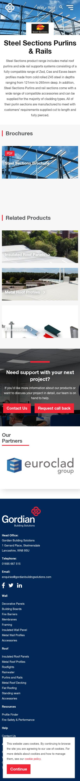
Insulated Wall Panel (14, 630)
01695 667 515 (11, 563)
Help (5, 728)
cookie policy (33, 758)
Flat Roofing (9, 688)
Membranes (9, 619)
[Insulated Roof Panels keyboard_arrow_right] (40, 246)
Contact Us (17, 408)
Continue (18, 769)
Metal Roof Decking (14, 682)
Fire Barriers (9, 614)
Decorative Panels (13, 603)
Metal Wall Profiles (13, 635)
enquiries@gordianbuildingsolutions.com (26, 577)
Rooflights (8, 667)
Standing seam (11, 693)
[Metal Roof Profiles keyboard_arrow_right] (40, 284)
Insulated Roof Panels (15, 656)
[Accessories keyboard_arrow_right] (40, 321)
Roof (51, 8)
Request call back (54, 408)
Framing (7, 624)
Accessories (9, 640)
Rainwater (8, 672)
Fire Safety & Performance (18, 719)
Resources (9, 706)
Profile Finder (10, 714)
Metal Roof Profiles (13, 661)
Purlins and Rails (12, 677)
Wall (40, 8)
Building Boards (12, 609)
